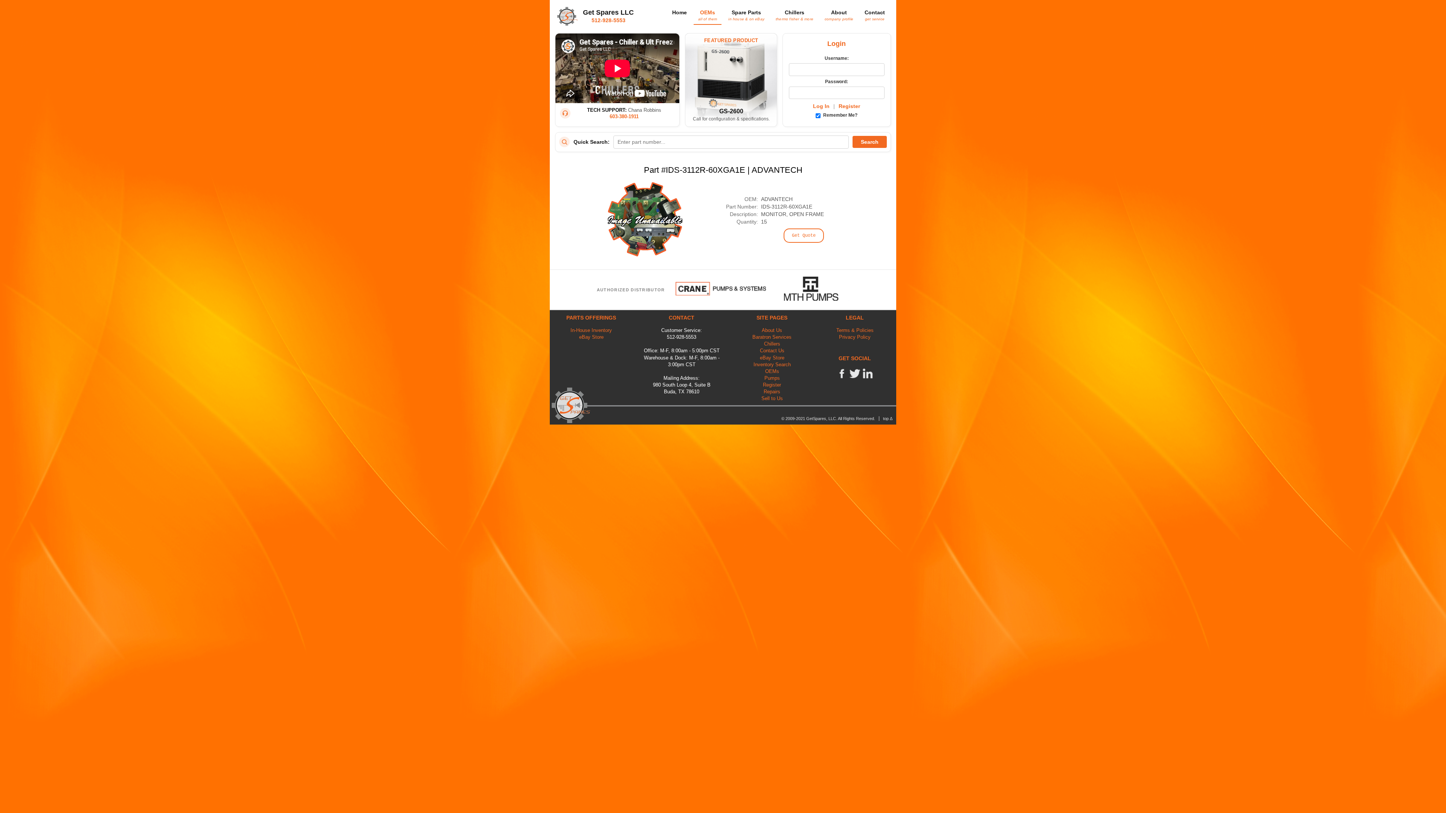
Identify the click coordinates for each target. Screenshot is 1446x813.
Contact (875, 15)
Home (679, 12)
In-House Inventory (591, 330)
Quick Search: (592, 142)
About (839, 15)
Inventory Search (772, 364)
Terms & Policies (855, 330)
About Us (772, 330)
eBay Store (591, 337)
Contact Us (772, 350)
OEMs (707, 15)
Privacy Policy (855, 337)
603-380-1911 (624, 116)
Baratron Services (772, 337)
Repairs (772, 391)
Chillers (794, 15)
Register (849, 106)
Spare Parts (746, 15)
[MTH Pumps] (817, 289)
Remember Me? (839, 115)
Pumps (772, 378)
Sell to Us (772, 398)
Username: (837, 58)
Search (870, 142)
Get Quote (804, 235)
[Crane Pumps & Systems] (721, 289)
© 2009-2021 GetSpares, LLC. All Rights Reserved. (828, 418)
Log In (821, 106)
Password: (836, 81)
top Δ (887, 418)
